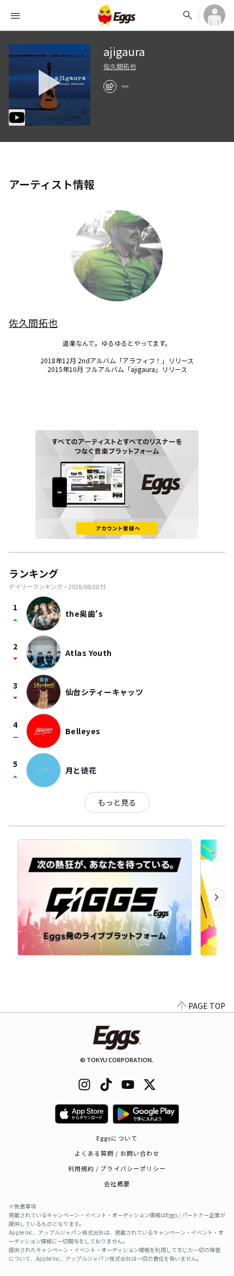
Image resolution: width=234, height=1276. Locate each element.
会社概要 (117, 1183)
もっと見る (117, 802)
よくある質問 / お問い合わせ (117, 1153)
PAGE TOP (206, 1005)
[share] (109, 86)
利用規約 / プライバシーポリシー (117, 1168)
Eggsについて (117, 1137)
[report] (125, 86)
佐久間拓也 (119, 66)
